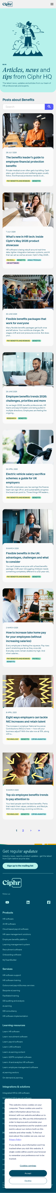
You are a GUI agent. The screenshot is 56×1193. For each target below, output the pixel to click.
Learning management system (16, 944)
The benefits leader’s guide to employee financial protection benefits (25, 161)
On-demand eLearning (13, 1077)
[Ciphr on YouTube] (7, 902)
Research (11, 418)
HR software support (12, 975)
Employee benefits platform (15, 939)
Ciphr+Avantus (39, 739)
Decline (28, 1181)
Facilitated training (11, 995)
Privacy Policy (15, 1139)
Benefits (36, 181)
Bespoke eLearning (11, 990)
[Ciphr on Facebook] (48, 902)
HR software (13, 263)
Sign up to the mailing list (20, 865)
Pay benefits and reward (18, 181)
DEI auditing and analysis (13, 1000)
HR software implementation (15, 1016)
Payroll (11, 260)
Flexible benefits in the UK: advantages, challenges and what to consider (27, 557)
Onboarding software (12, 954)
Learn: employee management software (20, 1067)
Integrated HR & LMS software (16, 1093)
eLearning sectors (11, 1072)
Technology (13, 739)
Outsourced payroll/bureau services (18, 985)
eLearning (7, 1005)
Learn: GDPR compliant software (17, 1057)
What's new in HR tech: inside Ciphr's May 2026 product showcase (24, 241)
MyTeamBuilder (10, 959)
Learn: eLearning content (14, 1052)
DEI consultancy (10, 1011)
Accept (28, 1173)
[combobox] (24, 107)
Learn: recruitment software (15, 1036)
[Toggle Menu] (51, 4)
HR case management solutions (17, 934)
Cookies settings (28, 1165)
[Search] (49, 107)
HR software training (12, 980)
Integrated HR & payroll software (17, 1098)
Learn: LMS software (12, 1046)
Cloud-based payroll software (15, 929)
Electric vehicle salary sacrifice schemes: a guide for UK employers (25, 478)
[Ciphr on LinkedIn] (28, 902)
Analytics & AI (34, 260)
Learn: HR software (11, 1031)
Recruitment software (12, 949)
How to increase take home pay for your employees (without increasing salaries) (26, 637)
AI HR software (9, 924)
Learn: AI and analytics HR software (18, 1062)
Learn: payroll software (13, 1041)
